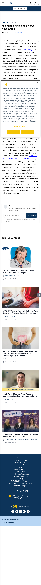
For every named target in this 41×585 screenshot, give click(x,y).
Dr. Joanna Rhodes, (23, 440)
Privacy (20, 479)
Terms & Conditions (20, 476)
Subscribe (30, 215)
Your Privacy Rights (20, 486)
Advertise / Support (21, 460)
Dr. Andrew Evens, (10, 440)
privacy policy (7, 221)
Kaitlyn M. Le (9, 399)
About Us (20, 458)
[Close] (37, 83)
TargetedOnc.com (20, 469)
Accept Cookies (27, 132)
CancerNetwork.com (20, 467)
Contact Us (21, 465)
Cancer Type (18, 8)
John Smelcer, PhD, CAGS (12, 276)
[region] (20, 108)
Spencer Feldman (10, 316)
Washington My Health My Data (20, 483)
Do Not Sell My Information (20, 481)
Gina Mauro (33, 440)
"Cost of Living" (27, 49)
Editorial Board (20, 462)
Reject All (13, 132)
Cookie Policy (32, 121)
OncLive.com (20, 472)
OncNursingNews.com (20, 474)
